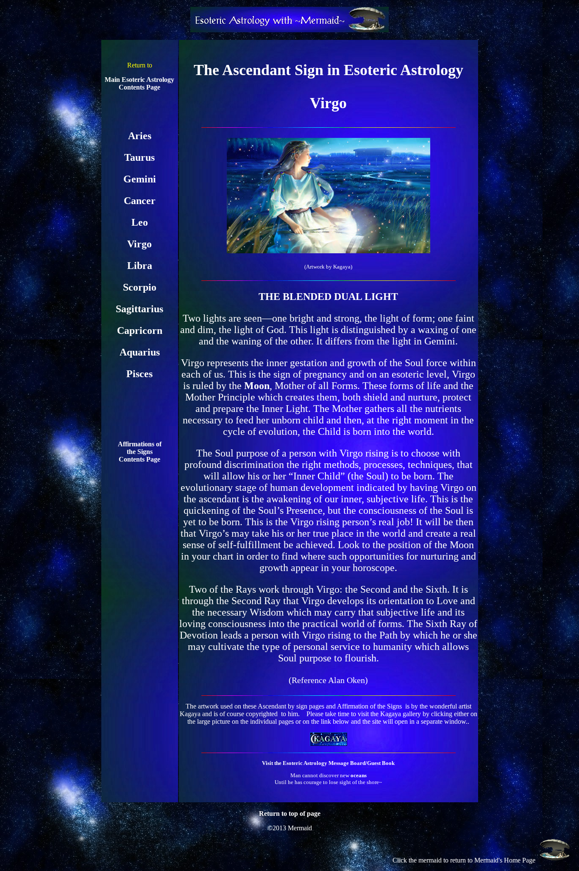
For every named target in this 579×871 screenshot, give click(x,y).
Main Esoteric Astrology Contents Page (139, 83)
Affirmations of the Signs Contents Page (139, 451)
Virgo (139, 243)
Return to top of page (289, 813)
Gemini (139, 179)
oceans (359, 775)
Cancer (140, 200)
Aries (139, 135)
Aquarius (140, 352)
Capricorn (139, 330)
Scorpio (139, 287)
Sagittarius (139, 308)
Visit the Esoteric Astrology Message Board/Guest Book (328, 763)
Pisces (139, 373)
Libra (139, 265)
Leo (139, 222)
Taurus (139, 157)
